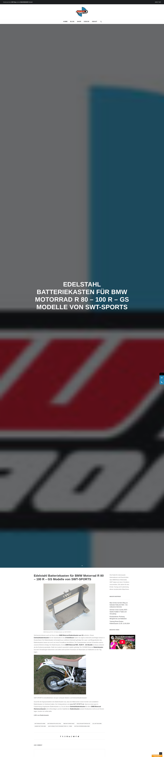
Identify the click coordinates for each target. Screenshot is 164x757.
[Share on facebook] (60, 736)
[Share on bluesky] (74, 736)
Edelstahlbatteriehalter (83, 723)
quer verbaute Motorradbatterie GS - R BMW (60, 726)
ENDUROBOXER (24, 2)
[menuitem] (158, 2)
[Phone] (161, 382)
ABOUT (94, 21)
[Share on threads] (65, 736)
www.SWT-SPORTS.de (77, 704)
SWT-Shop (13, 2)
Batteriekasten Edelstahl (54, 723)
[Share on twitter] (63, 736)
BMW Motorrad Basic (68, 723)
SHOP (79, 21)
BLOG (72, 21)
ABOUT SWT (158, 2)
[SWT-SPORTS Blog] (82, 12)
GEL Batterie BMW (96, 723)
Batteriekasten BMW (40, 723)
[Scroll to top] (160, 753)
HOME (65, 21)
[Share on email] (78, 736)
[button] (101, 21)
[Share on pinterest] (67, 736)
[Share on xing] (76, 736)
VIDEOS (86, 21)
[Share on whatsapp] (72, 736)
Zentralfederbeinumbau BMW (82, 726)
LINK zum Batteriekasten (41, 715)
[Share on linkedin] (69, 736)
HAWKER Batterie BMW (40, 726)
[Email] (161, 377)
